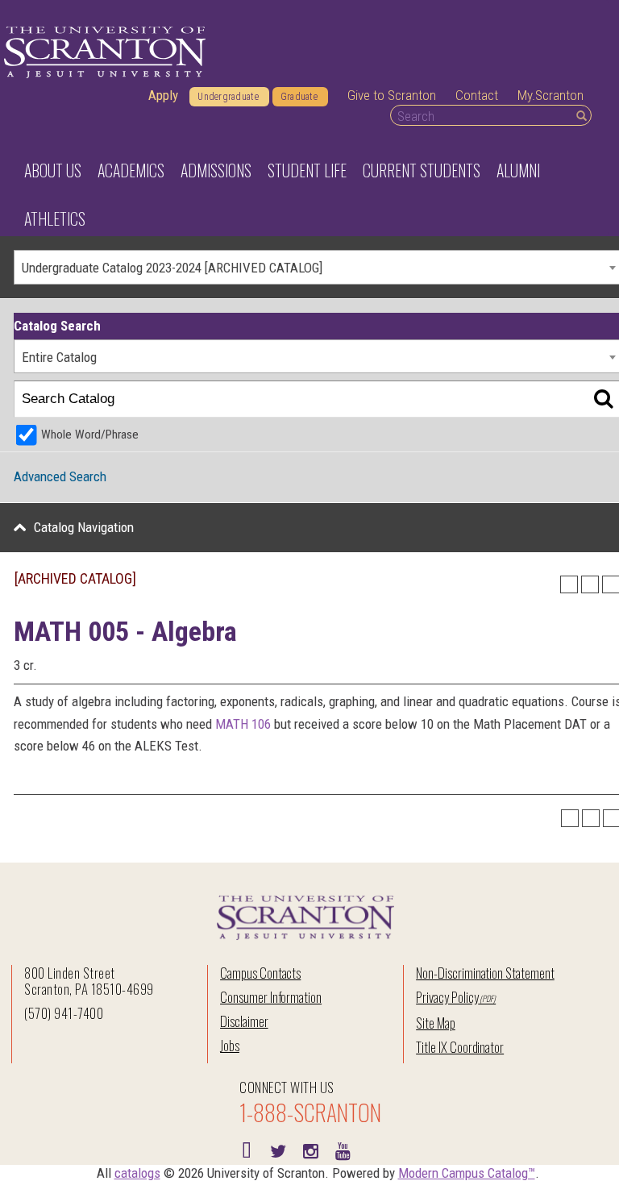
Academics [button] (131, 170)
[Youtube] (342, 1149)
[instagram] (310, 1149)
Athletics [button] (54, 218)
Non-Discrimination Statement (485, 973)
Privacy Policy (447, 997)
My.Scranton (550, 95)
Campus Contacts (260, 973)
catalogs (137, 1173)
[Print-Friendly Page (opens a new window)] (590, 584)
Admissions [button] (216, 170)
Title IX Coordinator (460, 1047)
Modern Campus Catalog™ (466, 1173)
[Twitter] (278, 1149)
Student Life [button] (307, 170)
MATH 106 (243, 724)
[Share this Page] (569, 584)
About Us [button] (52, 170)
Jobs (229, 1045)
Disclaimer (244, 1021)
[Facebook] (246, 1149)
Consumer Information (271, 997)
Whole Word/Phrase (90, 434)
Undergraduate (228, 96)
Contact (476, 95)
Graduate (299, 96)
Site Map (435, 1023)
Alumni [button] (518, 170)
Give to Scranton (391, 95)
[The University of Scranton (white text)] (105, 53)
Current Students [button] (421, 170)
